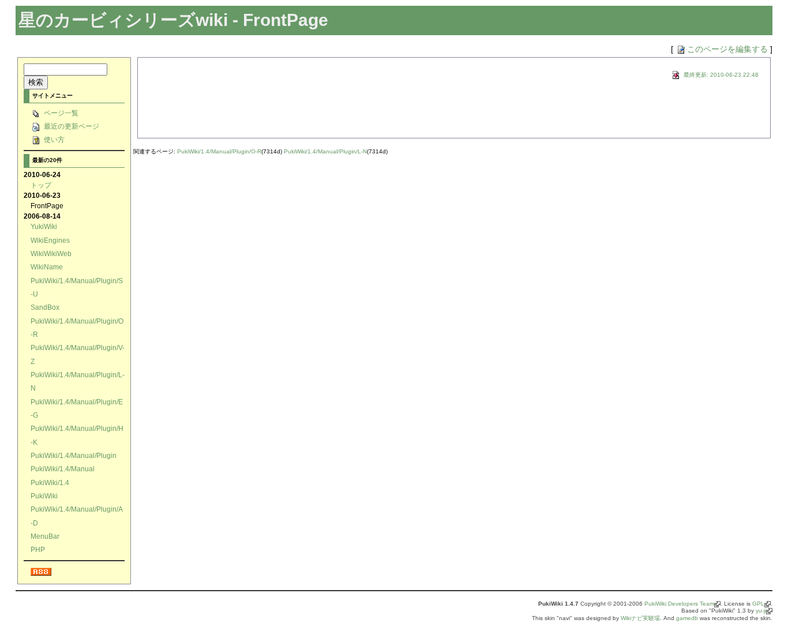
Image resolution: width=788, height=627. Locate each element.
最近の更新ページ (70, 126)
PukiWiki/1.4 (50, 482)
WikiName (47, 267)
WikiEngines (50, 240)
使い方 (53, 139)
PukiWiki (44, 496)
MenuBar (45, 536)
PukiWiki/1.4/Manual (63, 468)
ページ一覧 (60, 113)
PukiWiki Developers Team (679, 603)
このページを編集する (727, 49)
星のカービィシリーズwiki (123, 19)
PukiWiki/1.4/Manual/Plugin (74, 455)
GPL (758, 603)
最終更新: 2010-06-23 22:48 (720, 75)
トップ (41, 185)
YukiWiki (44, 226)
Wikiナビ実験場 (640, 618)
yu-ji (761, 610)
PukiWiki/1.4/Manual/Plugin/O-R (219, 151)
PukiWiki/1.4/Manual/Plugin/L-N (325, 151)
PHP (38, 549)
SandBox (45, 307)
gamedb (687, 618)
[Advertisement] (279, 113)
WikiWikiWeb (51, 253)
